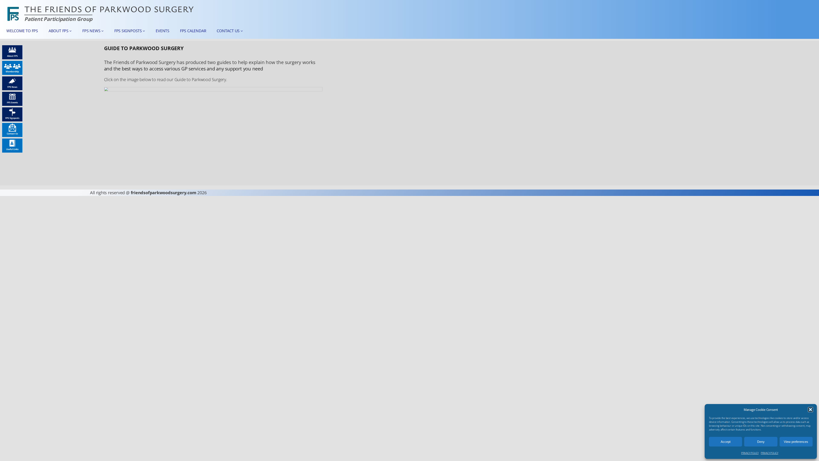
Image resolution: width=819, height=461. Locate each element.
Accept (725, 441)
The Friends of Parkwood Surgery (109, 9)
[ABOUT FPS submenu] (70, 31)
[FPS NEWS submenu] (102, 31)
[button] (810, 409)
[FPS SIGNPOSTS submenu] (144, 31)
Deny (761, 441)
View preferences (796, 441)
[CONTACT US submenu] (242, 31)
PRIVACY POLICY (750, 453)
